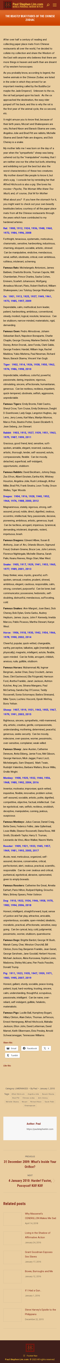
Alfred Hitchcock (18, 1094)
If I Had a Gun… (33, 1290)
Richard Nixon (36, 1102)
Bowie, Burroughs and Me (39, 1271)
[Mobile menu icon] (55, 5)
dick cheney (43, 1098)
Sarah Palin (49, 1102)
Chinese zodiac (28, 1098)
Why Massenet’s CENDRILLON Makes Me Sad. (40, 1216)
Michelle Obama (12, 1102)
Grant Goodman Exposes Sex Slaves (38, 1254)
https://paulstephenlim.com (40, 1129)
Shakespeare (29, 1105)
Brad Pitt (16, 1098)
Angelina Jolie (33, 1094)
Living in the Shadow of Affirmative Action (37, 1235)
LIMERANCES (21, 1088)
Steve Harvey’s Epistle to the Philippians (40, 1312)
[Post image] (12, 1219)
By (33, 1088)
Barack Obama (48, 1094)
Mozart (24, 1102)
